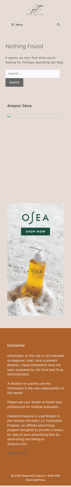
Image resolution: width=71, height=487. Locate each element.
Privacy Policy (17, 453)
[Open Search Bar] (58, 24)
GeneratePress (35, 480)
